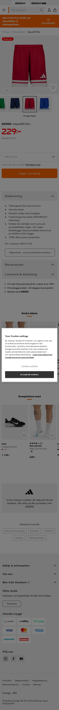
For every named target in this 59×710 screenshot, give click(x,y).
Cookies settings (29, 366)
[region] (29, 355)
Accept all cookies (29, 374)
